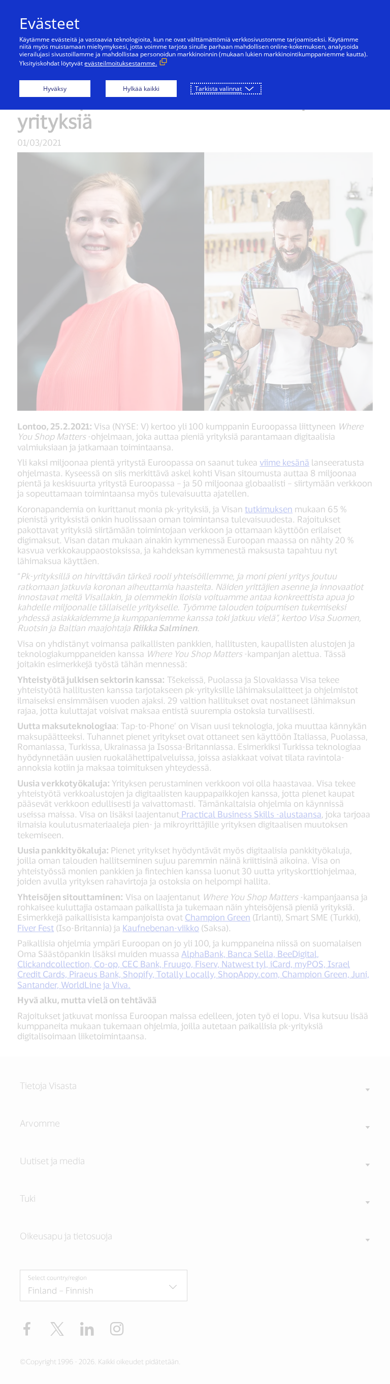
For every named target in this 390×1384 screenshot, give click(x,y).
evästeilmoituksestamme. (120, 63)
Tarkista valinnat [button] (218, 88)
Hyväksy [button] (55, 88)
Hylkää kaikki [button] (141, 88)
